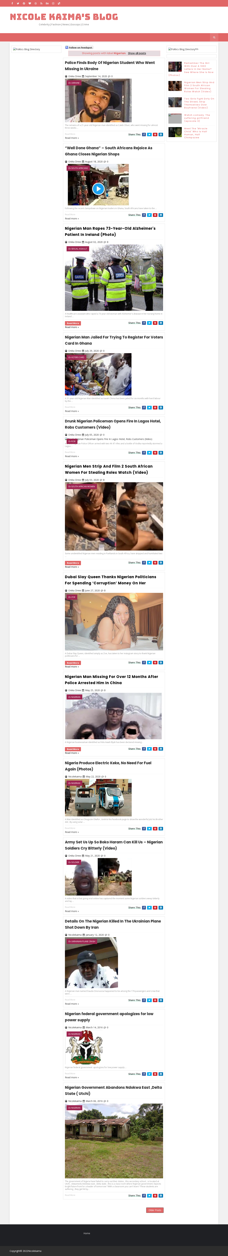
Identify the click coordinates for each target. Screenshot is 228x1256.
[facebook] (12, 3)
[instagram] (53, 3)
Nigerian (75, 697)
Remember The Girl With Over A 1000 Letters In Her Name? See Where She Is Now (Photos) (191, 69)
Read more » (72, 327)
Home (86, 1233)
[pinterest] (23, 3)
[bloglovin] (29, 3)
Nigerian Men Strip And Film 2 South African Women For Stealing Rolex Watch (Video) (199, 87)
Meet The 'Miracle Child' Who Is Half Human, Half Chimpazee (196, 133)
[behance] (47, 3)
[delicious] (58, 3)
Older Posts (155, 1210)
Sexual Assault (79, 248)
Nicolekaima (34, 1251)
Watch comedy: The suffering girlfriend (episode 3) (197, 118)
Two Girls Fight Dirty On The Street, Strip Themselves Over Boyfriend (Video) (199, 103)
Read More (73, 323)
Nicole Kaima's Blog (64, 16)
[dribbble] (35, 3)
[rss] (41, 3)
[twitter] (18, 3)
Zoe (73, 597)
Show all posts (137, 53)
